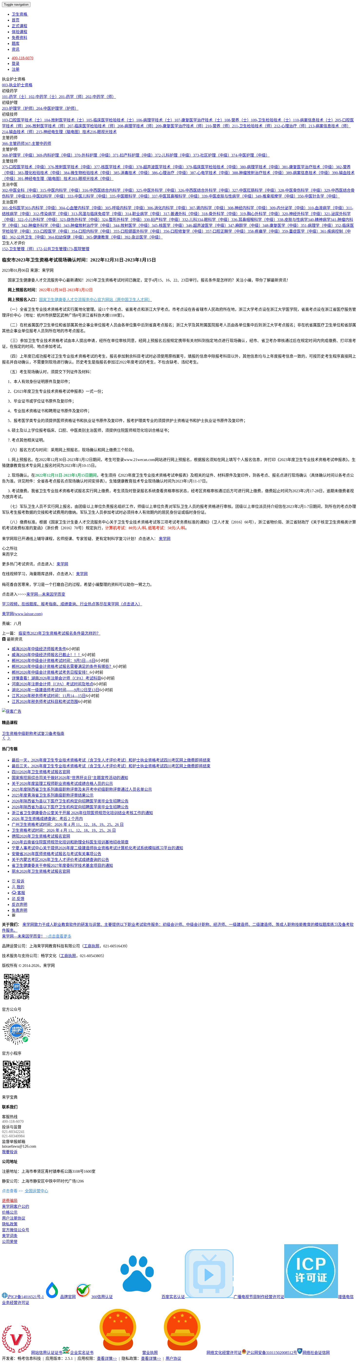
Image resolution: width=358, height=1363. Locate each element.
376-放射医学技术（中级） (71, 167)
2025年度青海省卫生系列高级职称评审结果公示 (53, 795)
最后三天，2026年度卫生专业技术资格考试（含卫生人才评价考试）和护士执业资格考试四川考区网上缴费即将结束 (111, 766)
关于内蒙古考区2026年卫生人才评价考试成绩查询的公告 (60, 860)
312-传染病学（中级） (52, 214)
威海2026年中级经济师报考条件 (39, 649)
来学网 (164, 539)
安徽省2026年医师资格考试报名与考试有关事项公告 (56, 854)
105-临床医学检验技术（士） (111, 120)
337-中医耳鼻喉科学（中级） (177, 196)
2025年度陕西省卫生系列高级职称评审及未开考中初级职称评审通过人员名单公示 (82, 789)
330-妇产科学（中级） (163, 220)
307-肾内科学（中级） (208, 208)
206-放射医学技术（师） (46, 126)
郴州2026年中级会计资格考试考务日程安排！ (51, 672)
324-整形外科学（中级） (123, 220)
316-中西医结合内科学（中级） (109, 190)
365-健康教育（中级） (105, 237)
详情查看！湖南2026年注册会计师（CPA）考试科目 (56, 678)
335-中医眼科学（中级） (131, 196)
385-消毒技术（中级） (132, 173)
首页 (15, 20)
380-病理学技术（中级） (261, 167)
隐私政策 (10, 1224)
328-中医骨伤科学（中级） (301, 190)
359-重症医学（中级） (301, 231)
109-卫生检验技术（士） (272, 120)
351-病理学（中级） (318, 225)
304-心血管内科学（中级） (82, 208)
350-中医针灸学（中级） (319, 196)
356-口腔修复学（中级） (184, 231)
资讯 (15, 49)
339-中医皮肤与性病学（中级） (228, 196)
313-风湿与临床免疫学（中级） (98, 214)
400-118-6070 (22, 58)
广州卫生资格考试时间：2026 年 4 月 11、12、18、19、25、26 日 (68, 824)
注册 (15, 69)
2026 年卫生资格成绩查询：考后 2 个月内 (47, 819)
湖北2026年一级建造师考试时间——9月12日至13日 (55, 690)
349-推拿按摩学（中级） (276, 196)
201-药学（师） (72, 97)
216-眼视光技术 (103, 132)
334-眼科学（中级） (214, 220)
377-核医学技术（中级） (115, 167)
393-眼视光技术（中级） (92, 179)
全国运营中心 (36, 1191)
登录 (15, 63)
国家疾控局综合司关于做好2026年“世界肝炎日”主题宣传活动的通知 (70, 778)
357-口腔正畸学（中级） (227, 231)
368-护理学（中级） (19, 155)
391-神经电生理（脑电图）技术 (44, 179)
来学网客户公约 (15, 1206)
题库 (15, 43)
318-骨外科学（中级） (221, 214)
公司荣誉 (10, 1242)
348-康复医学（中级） (282, 225)
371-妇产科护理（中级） (134, 155)
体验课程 (19, 32)
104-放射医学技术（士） (65, 120)
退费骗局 (10, 1201)
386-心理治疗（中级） (171, 173)
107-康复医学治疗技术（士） (199, 120)
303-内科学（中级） (42, 208)
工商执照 (91, 946)
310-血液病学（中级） (327, 208)
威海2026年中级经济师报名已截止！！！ (47, 655)
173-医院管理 (78, 249)
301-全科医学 (13, 208)
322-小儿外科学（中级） (39, 220)
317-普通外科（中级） (182, 214)
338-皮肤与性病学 (292, 220)
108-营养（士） (237, 120)
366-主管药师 (13, 143)
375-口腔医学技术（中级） (25, 167)
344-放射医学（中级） (132, 225)
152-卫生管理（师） (19, 249)
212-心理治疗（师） (291, 126)
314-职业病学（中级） (144, 214)
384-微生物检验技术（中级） (88, 173)
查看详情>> (107, 1358)
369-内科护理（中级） (55, 155)
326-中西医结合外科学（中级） (205, 190)
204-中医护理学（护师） (57, 108)
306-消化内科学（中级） (168, 208)
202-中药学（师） (100, 97)
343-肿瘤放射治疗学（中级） (88, 225)
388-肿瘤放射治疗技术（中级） (259, 173)
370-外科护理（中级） (94, 155)
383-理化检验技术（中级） (41, 173)
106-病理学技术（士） (155, 120)
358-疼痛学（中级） (265, 231)
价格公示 (10, 1212)
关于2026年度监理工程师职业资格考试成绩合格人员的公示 (62, 784)
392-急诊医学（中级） (143, 237)
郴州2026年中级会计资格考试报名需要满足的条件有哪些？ (62, 666)
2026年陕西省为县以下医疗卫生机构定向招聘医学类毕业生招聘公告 (70, 801)
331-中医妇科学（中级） (46, 196)
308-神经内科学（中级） (248, 208)
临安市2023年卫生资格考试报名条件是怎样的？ (59, 633)
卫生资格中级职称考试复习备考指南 (33, 734)
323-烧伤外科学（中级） (81, 220)
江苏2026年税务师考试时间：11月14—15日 (49, 696)
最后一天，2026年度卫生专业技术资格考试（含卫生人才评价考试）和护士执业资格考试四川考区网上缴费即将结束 (111, 760)
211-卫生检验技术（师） (253, 126)
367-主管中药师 (38, 143)
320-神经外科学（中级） (303, 214)
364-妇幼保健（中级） (67, 237)
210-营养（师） (219, 126)
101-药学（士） (15, 97)
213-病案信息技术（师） (330, 126)
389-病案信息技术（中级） (309, 173)
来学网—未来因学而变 (45, 594)
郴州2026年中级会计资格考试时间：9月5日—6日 (53, 661)
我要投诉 (10, 1152)
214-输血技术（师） (19, 132)
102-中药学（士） (43, 97)
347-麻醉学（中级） (245, 225)
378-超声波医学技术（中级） (161, 167)
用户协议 (173, 1358)
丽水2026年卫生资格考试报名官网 (41, 871)
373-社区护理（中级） (212, 155)
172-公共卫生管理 (51, 249)
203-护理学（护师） (19, 108)
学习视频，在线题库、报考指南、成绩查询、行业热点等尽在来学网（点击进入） (72, 604)
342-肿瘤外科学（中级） (42, 225)
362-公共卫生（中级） (29, 237)
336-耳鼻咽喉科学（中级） (254, 220)
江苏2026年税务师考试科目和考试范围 (45, 702)
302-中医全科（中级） (21, 190)
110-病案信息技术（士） (314, 120)
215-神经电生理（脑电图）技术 (63, 132)
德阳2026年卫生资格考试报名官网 (41, 836)
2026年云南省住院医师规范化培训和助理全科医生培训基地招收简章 (70, 842)
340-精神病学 (319, 220)
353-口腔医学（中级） (52, 231)
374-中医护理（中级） (250, 155)
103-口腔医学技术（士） (23, 120)
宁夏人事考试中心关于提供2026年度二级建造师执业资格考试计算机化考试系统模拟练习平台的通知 (97, 848)
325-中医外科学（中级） (157, 190)
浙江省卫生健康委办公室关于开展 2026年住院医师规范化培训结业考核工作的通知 (82, 813)
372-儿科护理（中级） (174, 155)
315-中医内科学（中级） (61, 190)
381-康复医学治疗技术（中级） (309, 167)
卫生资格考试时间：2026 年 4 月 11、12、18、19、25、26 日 (64, 830)
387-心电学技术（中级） (211, 173)
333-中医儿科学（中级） (88, 196)
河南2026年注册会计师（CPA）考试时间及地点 (52, 684)
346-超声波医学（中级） (207, 225)
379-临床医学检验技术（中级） (213, 167)
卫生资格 (20, 14)
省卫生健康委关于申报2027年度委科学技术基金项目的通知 (62, 865)
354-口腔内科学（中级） (92, 231)
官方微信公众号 (15, 1230)
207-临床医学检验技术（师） (92, 126)
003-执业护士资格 (17, 85)
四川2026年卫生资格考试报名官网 (41, 772)
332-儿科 (189, 220)
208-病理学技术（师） (136, 126)
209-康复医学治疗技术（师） (181, 126)
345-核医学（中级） (169, 225)
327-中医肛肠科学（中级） (255, 190)
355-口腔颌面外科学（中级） (138, 231)
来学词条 (10, 1236)
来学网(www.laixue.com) (22, 614)
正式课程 (19, 26)
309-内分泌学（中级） (289, 208)
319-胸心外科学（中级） (261, 214)
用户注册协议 (13, 1218)
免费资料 (19, 38)
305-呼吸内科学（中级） (126, 208)
